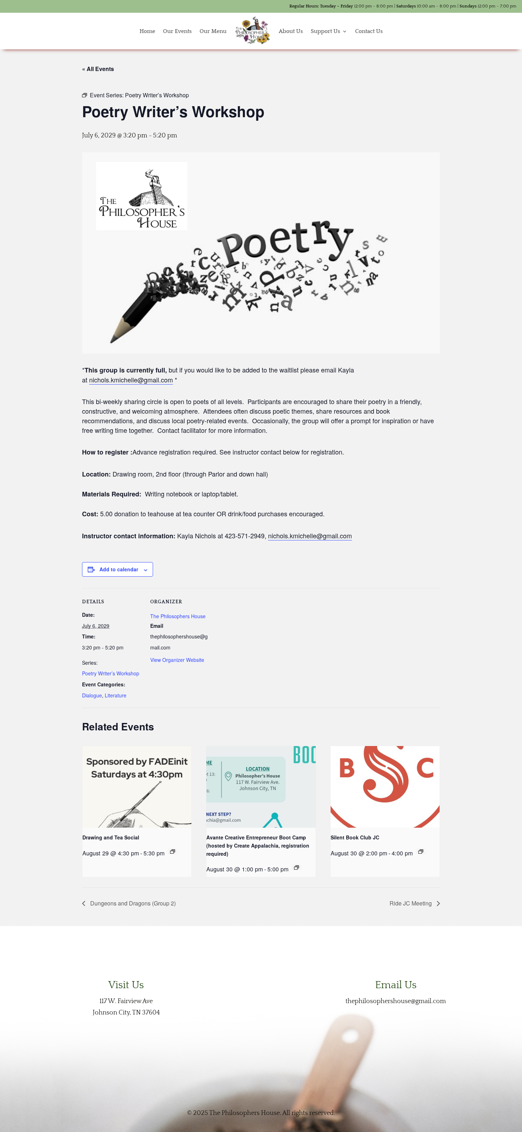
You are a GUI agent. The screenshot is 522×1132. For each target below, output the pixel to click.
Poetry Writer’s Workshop (110, 673)
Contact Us (369, 31)
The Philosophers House (178, 616)
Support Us (325, 31)
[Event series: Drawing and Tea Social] (172, 851)
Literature (115, 695)
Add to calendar (118, 569)
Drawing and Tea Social (110, 837)
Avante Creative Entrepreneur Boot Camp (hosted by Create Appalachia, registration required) (257, 845)
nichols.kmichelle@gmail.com (131, 379)
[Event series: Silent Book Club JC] (420, 851)
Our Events (177, 31)
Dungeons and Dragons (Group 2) (132, 903)
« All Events (98, 69)
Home (147, 31)
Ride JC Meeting (411, 903)
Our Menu (213, 31)
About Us (291, 31)
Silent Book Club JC (355, 837)
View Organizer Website (177, 659)
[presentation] (136, 787)
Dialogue (92, 695)
